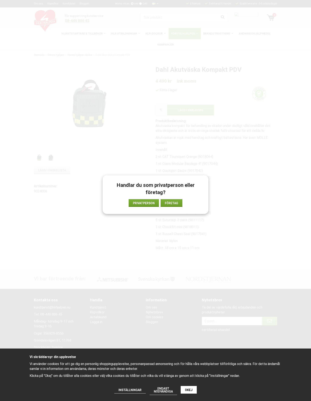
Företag (171, 203)
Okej (189, 390)
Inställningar (130, 390)
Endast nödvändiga (163, 390)
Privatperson (144, 203)
